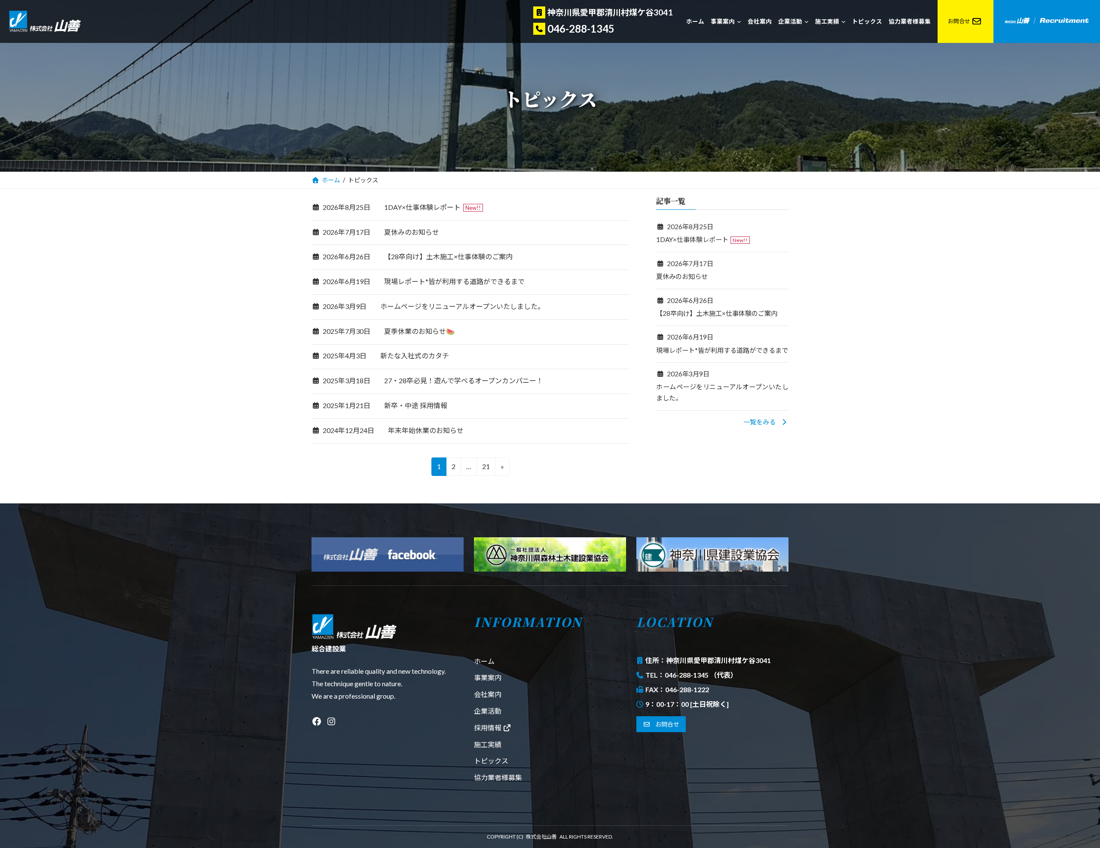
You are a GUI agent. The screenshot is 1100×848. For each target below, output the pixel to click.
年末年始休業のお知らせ (426, 430)
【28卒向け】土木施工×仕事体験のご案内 (448, 256)
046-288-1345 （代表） (701, 675)
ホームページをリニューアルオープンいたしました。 (462, 306)
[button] (765, 422)
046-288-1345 (580, 28)
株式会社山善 (541, 836)
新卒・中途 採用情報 (415, 405)
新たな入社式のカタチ (414, 355)
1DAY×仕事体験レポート (422, 207)
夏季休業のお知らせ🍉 (419, 331)
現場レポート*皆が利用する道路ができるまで (454, 281)
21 (486, 469)
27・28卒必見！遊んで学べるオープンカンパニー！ (463, 380)
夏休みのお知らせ (411, 232)
